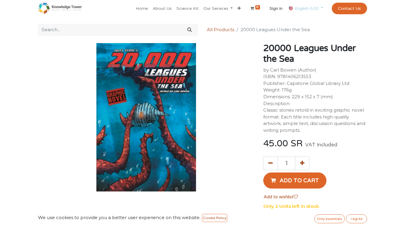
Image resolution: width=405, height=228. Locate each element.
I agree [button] (357, 219)
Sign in (276, 8)
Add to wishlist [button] (279, 197)
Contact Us (349, 8)
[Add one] (302, 163)
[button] (239, 8)
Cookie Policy (214, 218)
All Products (220, 29)
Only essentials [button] (329, 219)
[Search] (189, 30)
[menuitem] (141, 8)
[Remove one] (270, 163)
